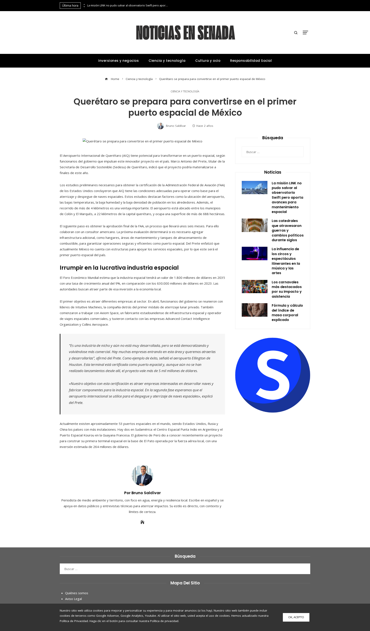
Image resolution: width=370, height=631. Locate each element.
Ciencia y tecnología (185, 91)
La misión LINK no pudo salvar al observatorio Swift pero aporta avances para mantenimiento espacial (128, 5)
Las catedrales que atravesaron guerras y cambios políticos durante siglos (288, 230)
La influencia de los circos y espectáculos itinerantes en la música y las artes (286, 261)
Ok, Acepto (296, 617)
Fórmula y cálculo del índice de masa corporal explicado (287, 312)
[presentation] (84, 4)
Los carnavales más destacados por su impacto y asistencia (287, 289)
